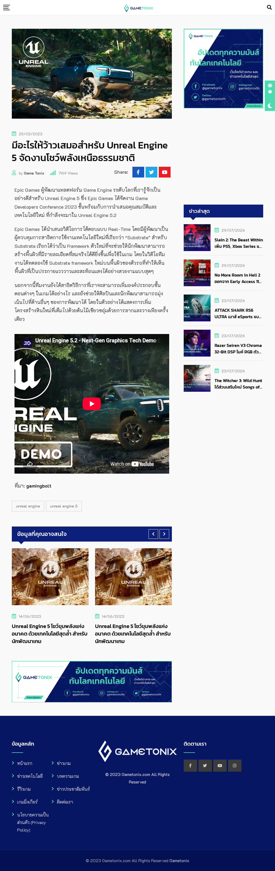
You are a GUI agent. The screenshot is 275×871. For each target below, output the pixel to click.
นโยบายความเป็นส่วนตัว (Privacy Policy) (33, 822)
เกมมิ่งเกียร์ (27, 802)
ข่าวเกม (64, 763)
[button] (153, 534)
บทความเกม (68, 776)
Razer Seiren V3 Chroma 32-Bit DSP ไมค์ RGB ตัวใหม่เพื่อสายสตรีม (238, 351)
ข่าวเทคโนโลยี (30, 776)
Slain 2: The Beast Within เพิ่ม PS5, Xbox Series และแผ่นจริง (239, 246)
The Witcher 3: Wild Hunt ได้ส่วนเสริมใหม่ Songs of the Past (238, 387)
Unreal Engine (28, 506)
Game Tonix (34, 173)
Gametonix (179, 860)
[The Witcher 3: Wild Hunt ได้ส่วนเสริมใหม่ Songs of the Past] (197, 378)
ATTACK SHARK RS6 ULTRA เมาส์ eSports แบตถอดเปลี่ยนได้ (238, 316)
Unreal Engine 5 (64, 506)
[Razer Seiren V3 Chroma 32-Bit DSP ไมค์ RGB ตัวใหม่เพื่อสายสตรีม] (197, 343)
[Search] (269, 7)
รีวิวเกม (24, 789)
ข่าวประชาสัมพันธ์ (73, 789)
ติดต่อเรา (65, 802)
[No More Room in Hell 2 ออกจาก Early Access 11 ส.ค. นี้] (197, 272)
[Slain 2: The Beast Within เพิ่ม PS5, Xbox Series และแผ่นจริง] (197, 237)
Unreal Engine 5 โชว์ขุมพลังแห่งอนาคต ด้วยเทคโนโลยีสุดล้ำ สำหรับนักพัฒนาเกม (50, 633)
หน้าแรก (24, 763)
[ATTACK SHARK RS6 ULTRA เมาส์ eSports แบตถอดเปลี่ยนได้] (197, 308)
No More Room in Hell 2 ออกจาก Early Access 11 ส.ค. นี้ (237, 281)
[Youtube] (165, 172)
